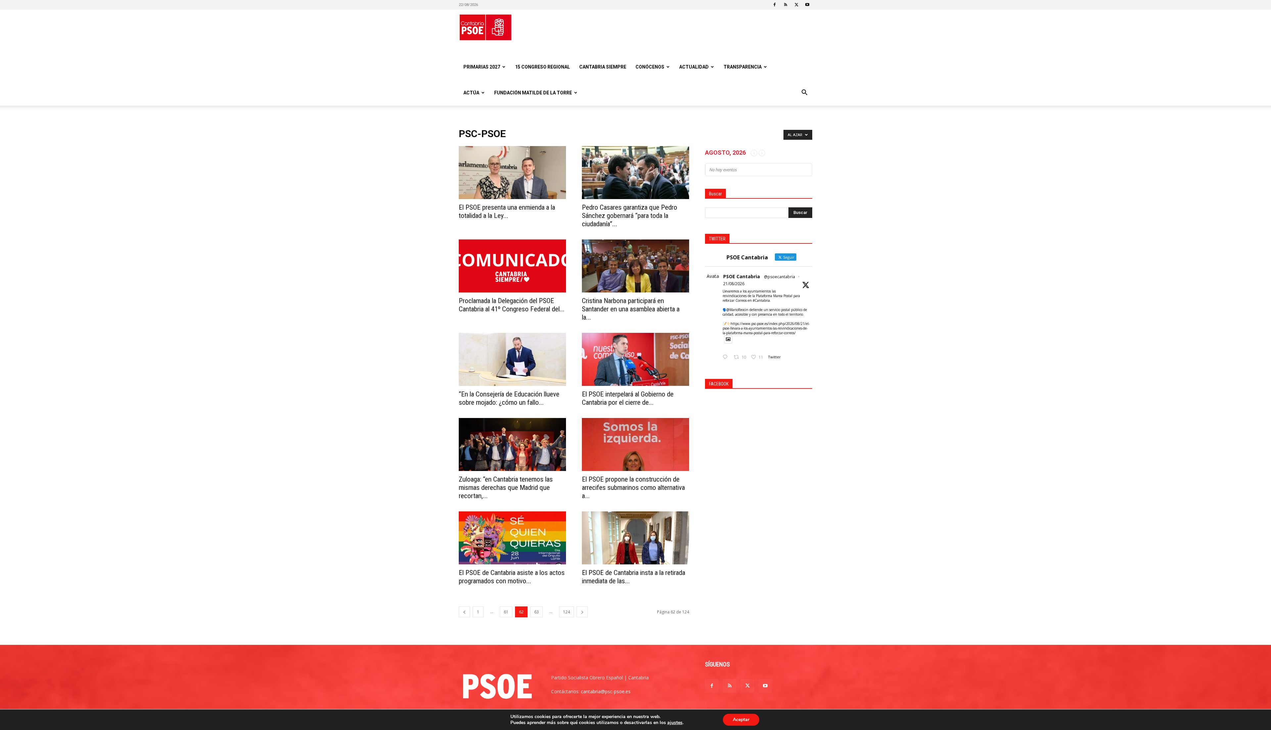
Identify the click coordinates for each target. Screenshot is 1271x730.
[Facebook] (774, 4)
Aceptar (741, 719)
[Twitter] (796, 4)
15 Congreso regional (542, 67)
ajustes (675, 723)
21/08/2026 (733, 284)
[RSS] (785, 4)
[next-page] (582, 611)
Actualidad (694, 67)
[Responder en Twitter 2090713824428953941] (726, 357)
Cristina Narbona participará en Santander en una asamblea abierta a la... (631, 309)
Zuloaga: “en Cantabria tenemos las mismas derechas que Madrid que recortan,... (506, 487)
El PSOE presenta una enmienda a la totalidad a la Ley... (507, 211)
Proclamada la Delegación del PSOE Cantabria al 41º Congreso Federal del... (512, 305)
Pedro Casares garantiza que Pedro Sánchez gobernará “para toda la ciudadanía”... (629, 215)
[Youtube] (807, 4)
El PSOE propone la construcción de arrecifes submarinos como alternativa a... (633, 487)
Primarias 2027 (481, 67)
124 (566, 612)
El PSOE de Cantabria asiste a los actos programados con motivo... (512, 577)
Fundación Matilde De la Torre (533, 92)
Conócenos (650, 67)
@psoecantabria (779, 277)
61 (506, 612)
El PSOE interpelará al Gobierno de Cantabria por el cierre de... (628, 398)
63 (536, 612)
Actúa (471, 92)
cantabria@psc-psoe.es (606, 691)
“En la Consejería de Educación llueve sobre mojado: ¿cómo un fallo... (509, 398)
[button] (804, 93)
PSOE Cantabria (741, 276)
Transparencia (743, 67)
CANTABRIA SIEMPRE (602, 67)
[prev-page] (464, 611)
